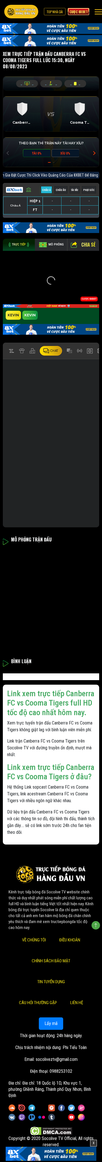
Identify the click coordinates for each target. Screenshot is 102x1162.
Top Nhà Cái (54, 11)
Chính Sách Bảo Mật (51, 960)
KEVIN (13, 315)
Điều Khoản (69, 940)
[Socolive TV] (21, 11)
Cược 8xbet (78, 11)
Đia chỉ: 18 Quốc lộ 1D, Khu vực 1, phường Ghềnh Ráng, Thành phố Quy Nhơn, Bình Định (49, 1089)
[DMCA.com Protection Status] (51, 1131)
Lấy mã (51, 1023)
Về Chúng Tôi (34, 940)
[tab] (19, 245)
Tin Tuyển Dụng (51, 981)
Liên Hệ (76, 1002)
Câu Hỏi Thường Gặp (38, 1002)
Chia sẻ (88, 244)
